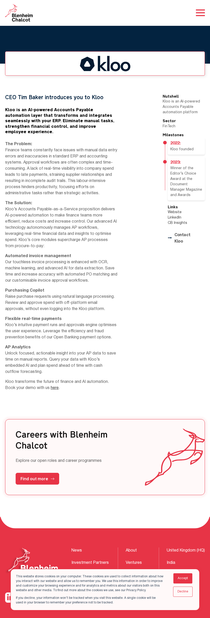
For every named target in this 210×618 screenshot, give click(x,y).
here (55, 388)
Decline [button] (182, 591)
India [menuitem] (171, 563)
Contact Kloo (182, 238)
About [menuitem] (131, 550)
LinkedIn (174, 217)
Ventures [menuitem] (134, 563)
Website (175, 212)
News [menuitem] (76, 550)
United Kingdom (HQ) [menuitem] (186, 550)
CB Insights (177, 223)
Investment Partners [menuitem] (90, 563)
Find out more (34, 478)
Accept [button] (183, 578)
